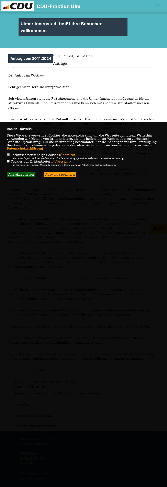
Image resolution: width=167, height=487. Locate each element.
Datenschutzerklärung (25, 148)
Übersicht (67, 155)
